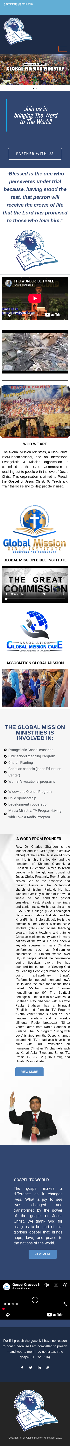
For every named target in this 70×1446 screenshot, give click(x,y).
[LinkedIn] (39, 1368)
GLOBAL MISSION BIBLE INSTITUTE (35, 560)
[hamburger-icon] (62, 49)
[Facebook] (22, 1368)
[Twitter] (31, 1368)
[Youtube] (48, 1368)
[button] (33, 88)
